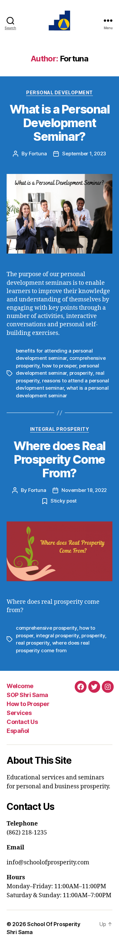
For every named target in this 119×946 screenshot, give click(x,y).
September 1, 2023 (84, 153)
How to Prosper (28, 703)
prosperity (81, 373)
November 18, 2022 (84, 490)
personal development (59, 92)
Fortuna (38, 153)
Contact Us (22, 721)
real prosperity (33, 643)
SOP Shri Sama (27, 694)
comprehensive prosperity (46, 628)
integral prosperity (59, 429)
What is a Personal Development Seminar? (59, 123)
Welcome (20, 685)
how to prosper (59, 365)
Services (19, 712)
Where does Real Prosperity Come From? (59, 459)
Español (18, 730)
